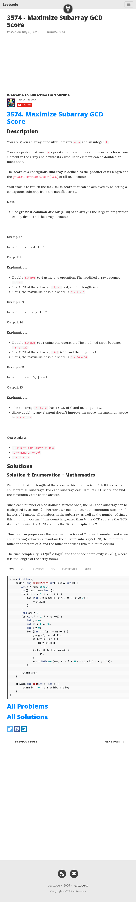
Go (53, 569)
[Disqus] (68, 802)
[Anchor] (29, 24)
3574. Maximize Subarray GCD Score (55, 118)
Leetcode (10, 4)
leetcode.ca (81, 885)
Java (11, 569)
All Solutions (27, 716)
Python (38, 569)
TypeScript (69, 569)
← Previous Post (25, 741)
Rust (87, 569)
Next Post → (114, 741)
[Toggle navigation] (128, 4)
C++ (23, 569)
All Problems (27, 706)
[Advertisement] (68, 63)
